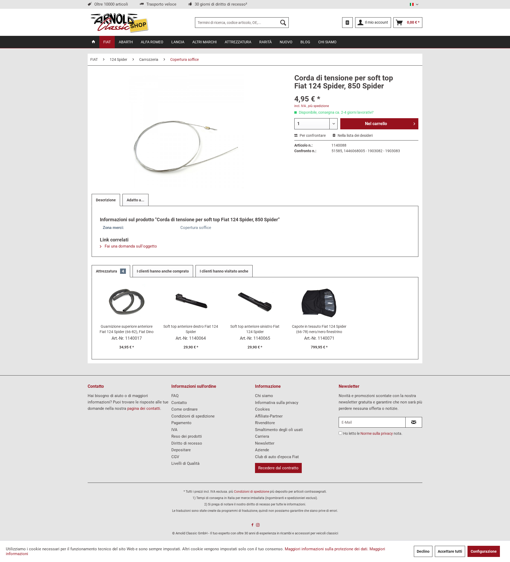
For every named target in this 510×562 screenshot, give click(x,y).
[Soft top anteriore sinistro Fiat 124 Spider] (255, 302)
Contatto (179, 402)
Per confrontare (312, 135)
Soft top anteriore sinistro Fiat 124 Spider (254, 329)
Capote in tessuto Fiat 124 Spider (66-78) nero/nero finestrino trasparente (319, 329)
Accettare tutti (450, 551)
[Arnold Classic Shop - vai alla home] (119, 22)
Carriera (262, 436)
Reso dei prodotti (186, 436)
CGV (175, 456)
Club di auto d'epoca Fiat (277, 456)
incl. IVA (300, 106)
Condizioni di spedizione (193, 416)
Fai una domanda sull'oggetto (130, 246)
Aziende (262, 450)
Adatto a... (135, 200)
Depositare (181, 450)
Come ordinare (184, 409)
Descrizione (106, 200)
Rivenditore (265, 422)
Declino (423, 551)
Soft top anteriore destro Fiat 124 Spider (190, 329)
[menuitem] (242, 22)
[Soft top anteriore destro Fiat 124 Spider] (191, 302)
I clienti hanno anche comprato (163, 271)
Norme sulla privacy (376, 433)
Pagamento (181, 422)
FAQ (174, 395)
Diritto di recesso (186, 443)
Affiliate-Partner (269, 416)
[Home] (93, 42)
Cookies (262, 409)
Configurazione (484, 551)
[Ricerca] (283, 22)
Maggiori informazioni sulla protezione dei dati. (326, 549)
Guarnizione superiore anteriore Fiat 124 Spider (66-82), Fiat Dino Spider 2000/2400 (127, 329)
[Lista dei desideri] (347, 22)
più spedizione (318, 106)
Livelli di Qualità (185, 463)
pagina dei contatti (143, 408)
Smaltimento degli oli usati (279, 429)
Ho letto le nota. (372, 433)
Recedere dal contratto (278, 468)
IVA (174, 429)
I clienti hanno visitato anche (224, 271)
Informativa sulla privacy (276, 402)
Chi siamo (264, 395)
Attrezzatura (110, 271)
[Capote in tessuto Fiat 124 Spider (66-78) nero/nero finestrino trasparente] (319, 302)
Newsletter (264, 443)
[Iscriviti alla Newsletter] (413, 422)
